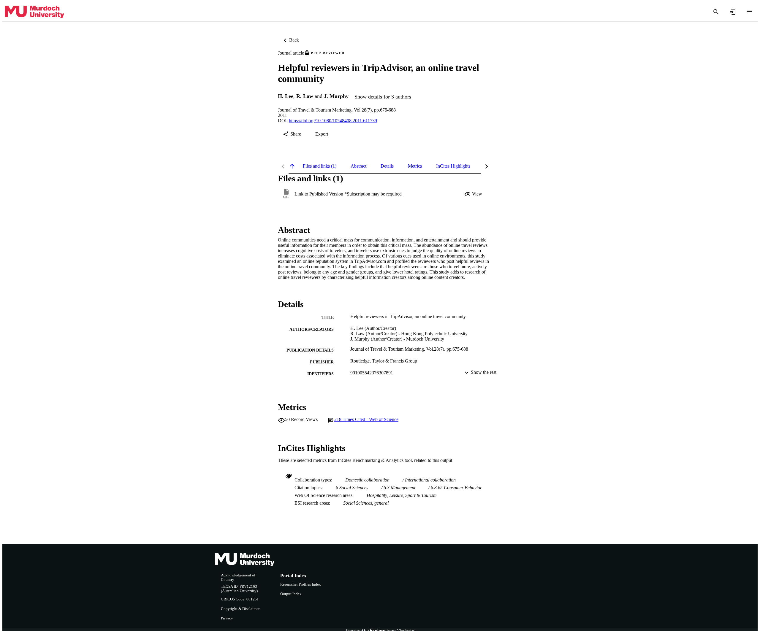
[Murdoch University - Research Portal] (34, 12)
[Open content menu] (749, 12)
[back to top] (292, 166)
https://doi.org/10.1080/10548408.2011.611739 (333, 120)
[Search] (716, 12)
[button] (474, 194)
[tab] (319, 166)
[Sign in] (733, 12)
